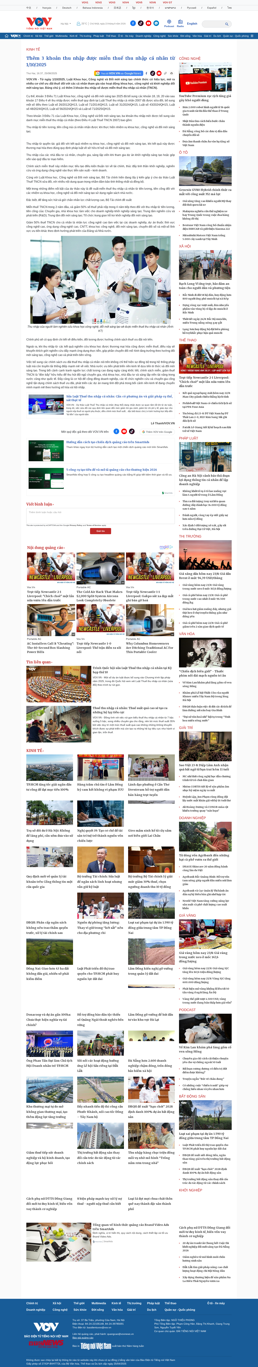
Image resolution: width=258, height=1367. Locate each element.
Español (211, 7)
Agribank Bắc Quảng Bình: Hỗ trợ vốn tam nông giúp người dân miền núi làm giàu (207, 880)
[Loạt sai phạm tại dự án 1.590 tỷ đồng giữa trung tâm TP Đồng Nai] (151, 906)
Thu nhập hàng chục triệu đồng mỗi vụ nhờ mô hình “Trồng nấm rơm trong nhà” (151, 1158)
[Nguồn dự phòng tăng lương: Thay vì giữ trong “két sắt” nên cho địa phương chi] (100, 906)
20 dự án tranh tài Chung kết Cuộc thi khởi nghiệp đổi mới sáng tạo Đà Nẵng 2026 (206, 1246)
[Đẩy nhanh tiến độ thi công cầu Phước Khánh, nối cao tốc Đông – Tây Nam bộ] (100, 1090)
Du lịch (217, 35)
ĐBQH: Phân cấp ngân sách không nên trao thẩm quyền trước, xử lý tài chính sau (47, 928)
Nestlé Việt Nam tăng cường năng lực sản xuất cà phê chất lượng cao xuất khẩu (206, 904)
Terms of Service (94, 525)
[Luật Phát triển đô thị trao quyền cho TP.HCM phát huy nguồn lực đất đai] (100, 951)
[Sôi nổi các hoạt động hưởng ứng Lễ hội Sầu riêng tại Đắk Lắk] (100, 1044)
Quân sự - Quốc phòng (236, 35)
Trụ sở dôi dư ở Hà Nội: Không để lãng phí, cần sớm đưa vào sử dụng (49, 836)
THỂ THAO (188, 340)
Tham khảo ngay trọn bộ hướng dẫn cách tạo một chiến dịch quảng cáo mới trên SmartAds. (117, 447)
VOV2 (98, 2)
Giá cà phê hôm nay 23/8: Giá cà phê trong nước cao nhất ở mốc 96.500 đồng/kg (205, 599)
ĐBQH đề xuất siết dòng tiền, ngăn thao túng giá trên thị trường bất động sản (207, 1159)
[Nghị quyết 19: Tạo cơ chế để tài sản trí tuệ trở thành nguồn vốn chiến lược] (100, 813)
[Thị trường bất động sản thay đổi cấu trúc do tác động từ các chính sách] (100, 1136)
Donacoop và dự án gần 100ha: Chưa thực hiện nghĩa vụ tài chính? (48, 1020)
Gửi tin (101, 531)
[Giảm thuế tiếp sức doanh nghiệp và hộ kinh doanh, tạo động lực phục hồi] (49, 1136)
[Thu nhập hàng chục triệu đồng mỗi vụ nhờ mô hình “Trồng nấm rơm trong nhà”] (151, 1136)
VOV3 (112, 2)
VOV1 (85, 2)
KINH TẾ (33, 49)
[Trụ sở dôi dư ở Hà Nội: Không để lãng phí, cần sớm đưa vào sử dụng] (49, 813)
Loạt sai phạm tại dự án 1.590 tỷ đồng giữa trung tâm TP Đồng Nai (150, 928)
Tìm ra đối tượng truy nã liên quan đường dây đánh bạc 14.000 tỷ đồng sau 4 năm (205, 505)
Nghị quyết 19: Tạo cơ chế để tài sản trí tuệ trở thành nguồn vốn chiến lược (100, 836)
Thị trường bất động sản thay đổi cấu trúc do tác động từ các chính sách (99, 1158)
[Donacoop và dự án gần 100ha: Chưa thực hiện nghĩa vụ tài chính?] (49, 998)
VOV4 (125, 2)
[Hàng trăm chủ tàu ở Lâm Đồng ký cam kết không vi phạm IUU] (100, 767)
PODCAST (187, 1010)
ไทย (229, 7)
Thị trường (85, 35)
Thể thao (111, 35)
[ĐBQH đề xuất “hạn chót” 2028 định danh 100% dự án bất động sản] (151, 1090)
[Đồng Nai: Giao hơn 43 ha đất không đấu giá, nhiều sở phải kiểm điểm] (49, 951)
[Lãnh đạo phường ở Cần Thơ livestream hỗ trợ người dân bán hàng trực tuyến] (151, 767)
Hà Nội (65, 23)
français (46, 7)
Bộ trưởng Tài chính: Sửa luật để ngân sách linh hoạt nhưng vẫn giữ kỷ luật (99, 882)
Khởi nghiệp (190, 1190)
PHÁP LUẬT (188, 438)
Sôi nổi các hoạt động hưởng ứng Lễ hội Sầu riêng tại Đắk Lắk (98, 1066)
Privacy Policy (76, 525)
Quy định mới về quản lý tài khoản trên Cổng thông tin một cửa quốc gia (49, 882)
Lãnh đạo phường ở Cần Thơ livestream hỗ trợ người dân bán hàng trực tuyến (149, 790)
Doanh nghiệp (143, 35)
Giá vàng (187, 915)
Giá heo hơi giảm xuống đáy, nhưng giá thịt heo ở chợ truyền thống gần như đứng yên (207, 612)
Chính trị (28, 35)
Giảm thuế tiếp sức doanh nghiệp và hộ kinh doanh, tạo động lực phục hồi (48, 1158)
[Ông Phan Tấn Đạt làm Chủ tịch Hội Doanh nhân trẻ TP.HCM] (49, 1044)
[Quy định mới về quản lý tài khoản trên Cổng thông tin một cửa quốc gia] (49, 860)
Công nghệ (159, 35)
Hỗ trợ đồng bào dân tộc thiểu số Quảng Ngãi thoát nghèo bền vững (100, 1020)
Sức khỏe (173, 35)
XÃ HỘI (185, 246)
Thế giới (48, 35)
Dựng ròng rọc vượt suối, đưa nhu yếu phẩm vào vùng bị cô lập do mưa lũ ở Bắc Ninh (206, 309)
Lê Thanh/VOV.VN (163, 423)
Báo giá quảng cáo (82, 1337)
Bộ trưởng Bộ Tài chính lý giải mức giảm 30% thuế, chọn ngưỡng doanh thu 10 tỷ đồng (150, 882)
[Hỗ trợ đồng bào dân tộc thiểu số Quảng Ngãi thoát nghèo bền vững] (100, 998)
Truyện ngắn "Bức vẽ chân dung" (203, 1078)
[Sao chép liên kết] (165, 73)
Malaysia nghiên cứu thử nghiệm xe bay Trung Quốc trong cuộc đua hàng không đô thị (206, 215)
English (192, 23)
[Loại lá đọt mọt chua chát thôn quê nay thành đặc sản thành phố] (151, 1182)
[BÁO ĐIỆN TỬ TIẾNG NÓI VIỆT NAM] (39, 23)
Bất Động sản (192, 1096)
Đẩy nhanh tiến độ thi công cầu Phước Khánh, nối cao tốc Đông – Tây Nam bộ (100, 1112)
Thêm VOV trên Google (159, 431)
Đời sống (185, 35)
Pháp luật (98, 35)
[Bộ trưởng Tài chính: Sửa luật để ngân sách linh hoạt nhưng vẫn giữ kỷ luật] (100, 860)
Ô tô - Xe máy (126, 35)
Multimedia (61, 35)
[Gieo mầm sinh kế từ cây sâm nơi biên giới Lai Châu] (151, 813)
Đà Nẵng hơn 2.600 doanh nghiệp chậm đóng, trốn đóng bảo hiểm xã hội (150, 1066)
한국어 (150, 7)
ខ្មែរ (133, 7)
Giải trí (207, 35)
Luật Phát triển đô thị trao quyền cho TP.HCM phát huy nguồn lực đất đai (98, 974)
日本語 (117, 7)
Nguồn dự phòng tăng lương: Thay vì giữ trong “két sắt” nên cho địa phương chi (100, 928)
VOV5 (139, 2)
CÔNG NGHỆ (190, 58)
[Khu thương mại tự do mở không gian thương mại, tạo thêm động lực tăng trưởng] (49, 1090)
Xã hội (38, 35)
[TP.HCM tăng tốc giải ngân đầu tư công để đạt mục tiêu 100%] (49, 767)
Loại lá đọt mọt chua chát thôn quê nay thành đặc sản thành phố (150, 1204)
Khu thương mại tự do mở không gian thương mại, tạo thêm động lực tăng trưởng (46, 1112)
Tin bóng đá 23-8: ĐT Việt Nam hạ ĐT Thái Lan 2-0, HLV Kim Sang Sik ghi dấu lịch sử (205, 417)
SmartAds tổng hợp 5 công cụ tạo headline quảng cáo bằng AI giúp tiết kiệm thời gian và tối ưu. (119, 474)
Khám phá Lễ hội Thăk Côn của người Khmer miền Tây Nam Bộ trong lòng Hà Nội (206, 696)
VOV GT (167, 2)
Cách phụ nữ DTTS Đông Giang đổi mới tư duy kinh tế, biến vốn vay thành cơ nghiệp (49, 1204)
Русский (191, 7)
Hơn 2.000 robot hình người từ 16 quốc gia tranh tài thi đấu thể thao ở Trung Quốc (206, 111)
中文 (28, 7)
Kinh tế (73, 35)
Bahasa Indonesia (93, 7)
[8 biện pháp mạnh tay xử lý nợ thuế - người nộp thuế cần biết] (100, 1182)
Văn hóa (197, 35)
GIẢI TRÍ (186, 728)
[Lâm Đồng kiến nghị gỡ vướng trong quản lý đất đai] (151, 951)
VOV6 (152, 2)
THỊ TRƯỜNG (190, 536)
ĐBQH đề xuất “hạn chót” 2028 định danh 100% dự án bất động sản (151, 1112)
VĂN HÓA (187, 634)
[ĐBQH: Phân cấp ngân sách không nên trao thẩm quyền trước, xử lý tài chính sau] (49, 906)
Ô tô (183, 152)
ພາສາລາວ (170, 7)
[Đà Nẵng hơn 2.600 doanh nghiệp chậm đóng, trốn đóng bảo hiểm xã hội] (151, 1044)
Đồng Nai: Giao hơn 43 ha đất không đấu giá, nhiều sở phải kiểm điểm (47, 974)
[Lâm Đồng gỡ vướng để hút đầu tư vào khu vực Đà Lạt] (151, 998)
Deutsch (66, 7)
